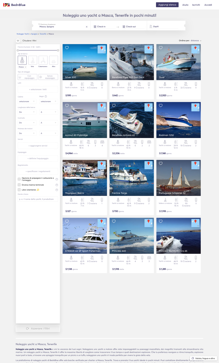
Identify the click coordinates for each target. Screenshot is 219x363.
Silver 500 (70, 77)
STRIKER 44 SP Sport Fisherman (82, 250)
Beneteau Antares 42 (123, 135)
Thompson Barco (74, 193)
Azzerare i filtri (40, 328)
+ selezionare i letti (38, 89)
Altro (53, 66)
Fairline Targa (119, 193)
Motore (21, 67)
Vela (32, 66)
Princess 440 (119, 250)
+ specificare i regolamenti (38, 171)
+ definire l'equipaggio (38, 158)
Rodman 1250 (166, 135)
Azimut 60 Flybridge (76, 135)
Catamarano (42, 66)
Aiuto (185, 4)
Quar (162, 77)
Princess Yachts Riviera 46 (173, 250)
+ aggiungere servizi (38, 145)
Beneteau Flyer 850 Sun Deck (128, 77)
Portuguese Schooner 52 (172, 193)
